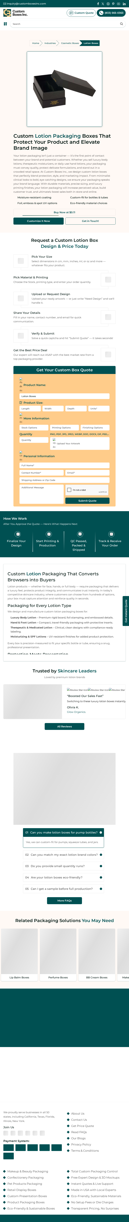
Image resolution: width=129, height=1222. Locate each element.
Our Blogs (78, 1138)
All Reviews (64, 726)
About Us (77, 1113)
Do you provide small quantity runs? (55, 866)
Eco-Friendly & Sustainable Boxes (31, 1208)
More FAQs (64, 900)
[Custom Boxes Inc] (15, 13)
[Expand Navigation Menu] (5, 24)
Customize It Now (38, 221)
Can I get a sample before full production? (59, 888)
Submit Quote (87, 500)
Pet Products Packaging (24, 1183)
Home (35, 43)
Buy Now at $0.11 (64, 212)
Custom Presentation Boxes (27, 1196)
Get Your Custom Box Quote (64, 370)
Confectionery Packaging (25, 1177)
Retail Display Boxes (21, 1190)
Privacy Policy (81, 1144)
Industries (50, 43)
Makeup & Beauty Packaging (27, 1171)
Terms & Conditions (85, 1150)
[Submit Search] (121, 24)
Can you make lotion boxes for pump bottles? (61, 832)
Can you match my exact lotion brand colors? (61, 854)
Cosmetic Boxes (70, 43)
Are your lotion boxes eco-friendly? (53, 877)
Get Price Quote (82, 1126)
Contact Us (79, 1119)
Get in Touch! (90, 221)
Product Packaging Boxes (26, 1202)
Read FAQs (79, 1132)
